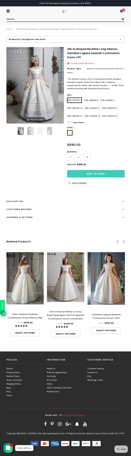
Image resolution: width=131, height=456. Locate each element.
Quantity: (72, 152)
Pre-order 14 (92, 116)
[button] (21, 326)
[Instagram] (59, 424)
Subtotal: (71, 164)
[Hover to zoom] (35, 85)
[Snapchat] (77, 424)
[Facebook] (45, 424)
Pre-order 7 (74, 100)
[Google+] (68, 424)
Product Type (74, 69)
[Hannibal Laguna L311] (21, 131)
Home (9, 29)
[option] (25, 294)
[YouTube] (85, 424)
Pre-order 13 (74, 116)
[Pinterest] (52, 424)
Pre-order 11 (92, 108)
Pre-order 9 (108, 100)
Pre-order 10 (74, 108)
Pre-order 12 (109, 108)
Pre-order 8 (91, 100)
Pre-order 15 (109, 116)
